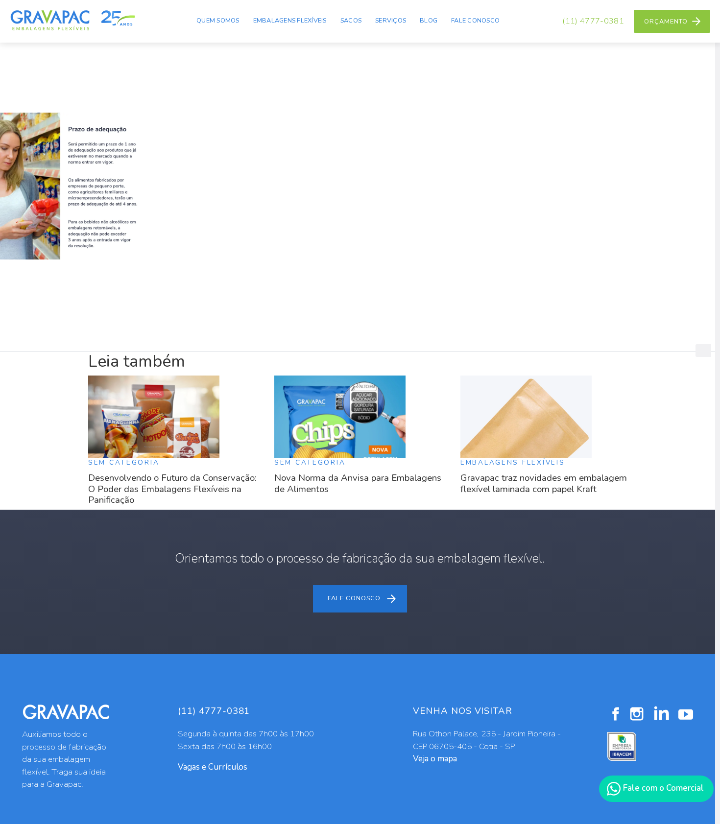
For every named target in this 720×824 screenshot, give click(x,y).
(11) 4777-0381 (593, 21)
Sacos (350, 20)
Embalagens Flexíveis (290, 20)
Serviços (390, 20)
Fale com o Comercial (662, 788)
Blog (428, 20)
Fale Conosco (475, 20)
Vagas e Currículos (212, 767)
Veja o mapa (435, 758)
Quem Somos (218, 20)
